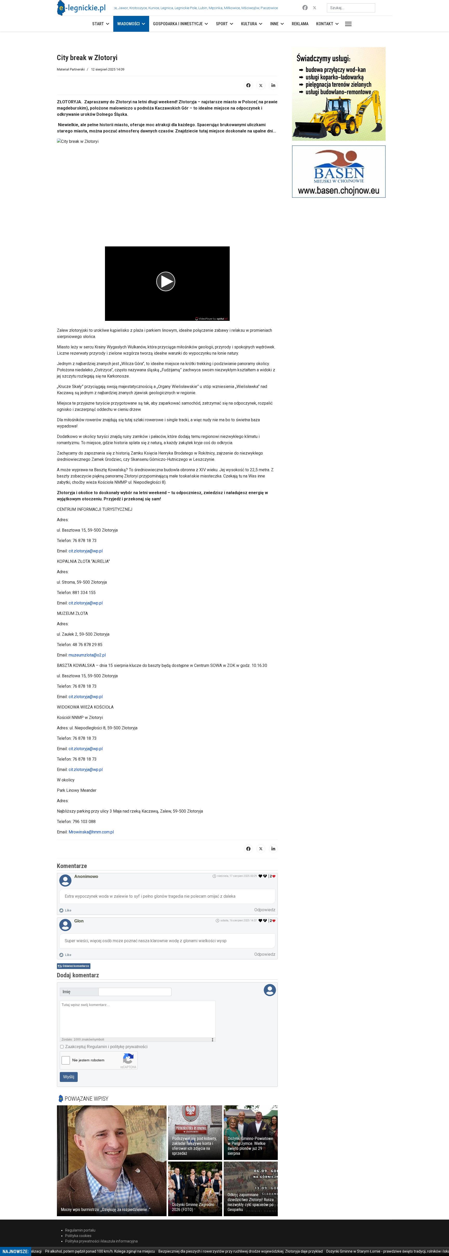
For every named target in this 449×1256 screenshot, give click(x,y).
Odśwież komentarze (76, 966)
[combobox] (351, 7)
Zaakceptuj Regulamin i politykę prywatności (106, 1046)
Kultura (249, 23)
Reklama (300, 23)
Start (98, 23)
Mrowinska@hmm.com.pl (91, 832)
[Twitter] (314, 8)
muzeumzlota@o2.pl (87, 655)
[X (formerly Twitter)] (260, 85)
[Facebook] (305, 8)
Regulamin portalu (80, 1230)
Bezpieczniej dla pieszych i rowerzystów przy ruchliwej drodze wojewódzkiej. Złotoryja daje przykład (213, 1251)
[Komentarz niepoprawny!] (265, 876)
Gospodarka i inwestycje (178, 23)
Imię (66, 992)
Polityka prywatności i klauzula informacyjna (101, 1241)
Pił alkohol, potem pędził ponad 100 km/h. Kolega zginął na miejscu (73, 1251)
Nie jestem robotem (88, 1060)
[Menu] (347, 24)
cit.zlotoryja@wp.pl (86, 551)
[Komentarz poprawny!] (260, 876)
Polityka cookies (78, 1236)
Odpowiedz (264, 909)
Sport (222, 23)
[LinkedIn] (273, 85)
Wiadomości (128, 23)
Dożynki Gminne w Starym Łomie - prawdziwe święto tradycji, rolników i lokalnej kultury (369, 1251)
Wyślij (68, 1077)
